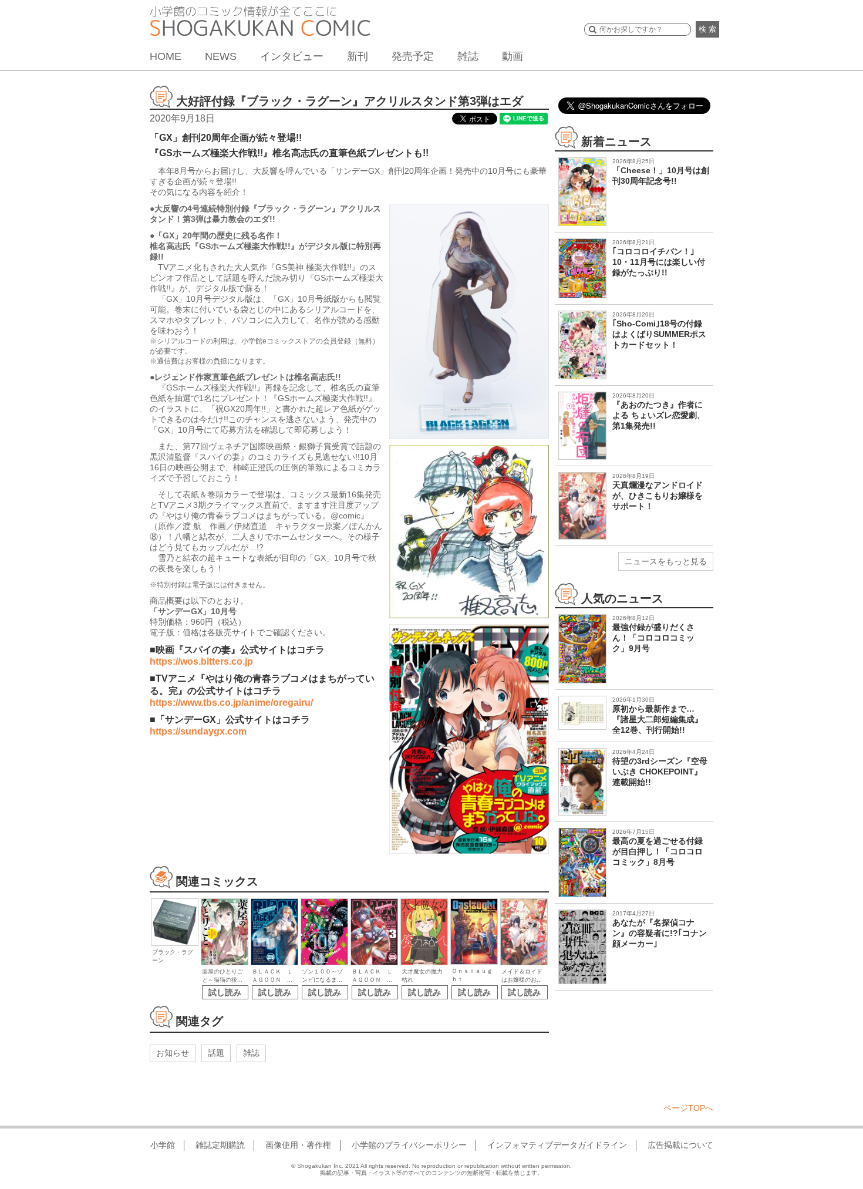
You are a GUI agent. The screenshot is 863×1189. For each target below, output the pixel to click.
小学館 (162, 1145)
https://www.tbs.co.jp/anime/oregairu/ (231, 703)
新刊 (357, 56)
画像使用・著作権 (298, 1145)
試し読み (224, 992)
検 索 (707, 29)
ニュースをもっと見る (666, 561)
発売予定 (413, 56)
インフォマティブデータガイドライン (557, 1145)
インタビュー (291, 56)
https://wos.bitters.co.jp (201, 661)
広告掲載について (680, 1145)
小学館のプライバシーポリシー (409, 1145)
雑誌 (467, 56)
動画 (512, 56)
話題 (216, 1052)
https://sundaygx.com (198, 731)
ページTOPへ (688, 1108)
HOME (165, 56)
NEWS (221, 56)
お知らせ (172, 1052)
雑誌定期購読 (220, 1145)
